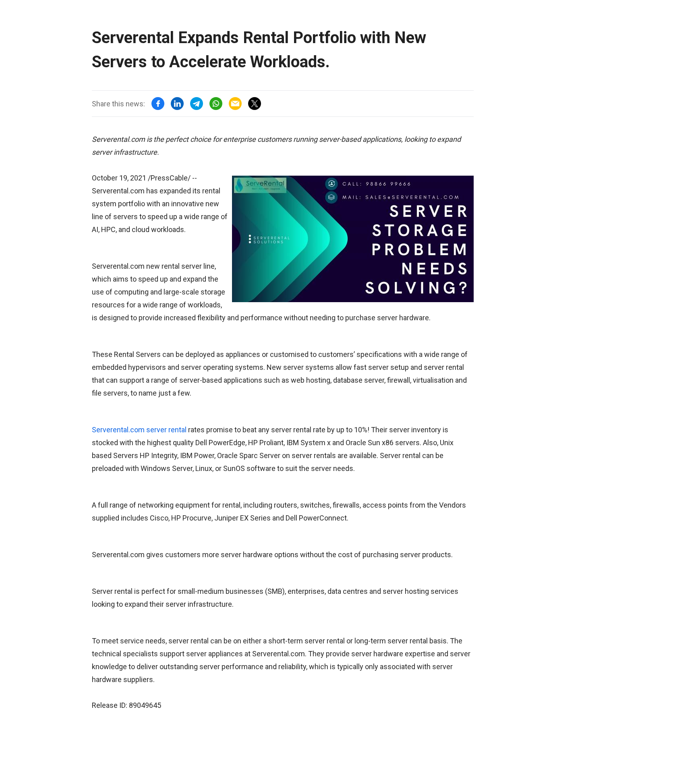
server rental (166, 429)
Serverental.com (118, 429)
